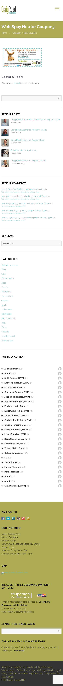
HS (23, 680)
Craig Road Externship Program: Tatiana (29, 130)
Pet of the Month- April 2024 (23, 150)
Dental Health (7, 278)
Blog (3, 269)
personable (6, 314)
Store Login (30, 670)
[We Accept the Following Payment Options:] (31, 595)
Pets (3, 323)
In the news (6, 309)
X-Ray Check (7, 673)
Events (4, 287)
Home (4, 33)
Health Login (54, 670)
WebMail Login (8, 670)
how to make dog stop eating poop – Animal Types (24, 210)
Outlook (20, 670)
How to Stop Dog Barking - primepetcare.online (22, 189)
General (4, 300)
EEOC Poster (8, 677)
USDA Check (55, 673)
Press (3, 327)
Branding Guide (31, 673)
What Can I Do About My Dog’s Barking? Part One (20, 192)
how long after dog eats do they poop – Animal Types (25, 203)
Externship (6, 291)
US (46, 673)
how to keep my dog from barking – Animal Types (24, 196)
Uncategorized (8, 336)
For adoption (7, 296)
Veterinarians (7, 340)
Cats (3, 274)
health (4, 305)
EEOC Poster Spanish (11, 680)
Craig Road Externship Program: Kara (27, 140)
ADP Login (42, 670)
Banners (19, 673)
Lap (41, 673)
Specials (5, 332)
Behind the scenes (9, 265)
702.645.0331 (14, 534)
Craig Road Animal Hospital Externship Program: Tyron (36, 119)
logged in (17, 83)
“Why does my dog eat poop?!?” (13, 206)
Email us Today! (8, 540)
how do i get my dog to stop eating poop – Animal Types (27, 217)
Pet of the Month (8, 318)
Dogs (3, 283)
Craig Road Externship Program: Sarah (28, 160)
